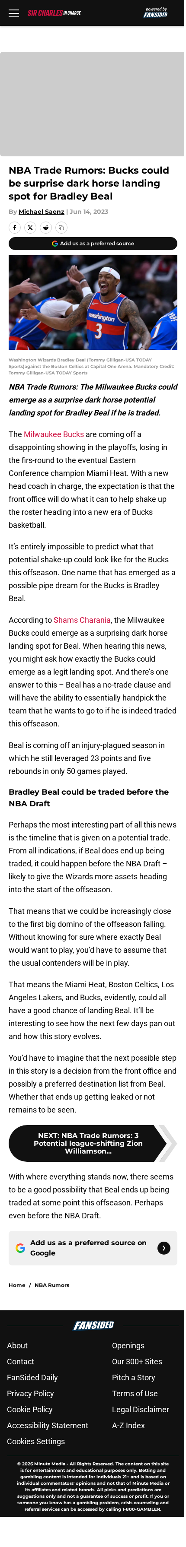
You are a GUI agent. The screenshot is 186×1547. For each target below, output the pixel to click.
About (17, 1345)
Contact (20, 1361)
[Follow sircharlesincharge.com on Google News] (163, 1248)
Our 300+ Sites (137, 1361)
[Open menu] (14, 13)
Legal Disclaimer (140, 1409)
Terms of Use (135, 1393)
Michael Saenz (41, 212)
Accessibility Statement (47, 1425)
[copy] (61, 228)
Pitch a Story (133, 1377)
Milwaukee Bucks (54, 434)
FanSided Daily (32, 1377)
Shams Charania (82, 620)
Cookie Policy (30, 1409)
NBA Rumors (52, 1285)
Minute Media (49, 1464)
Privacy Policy (30, 1393)
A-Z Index (128, 1425)
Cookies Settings (36, 1441)
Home (17, 1285)
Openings (128, 1345)
